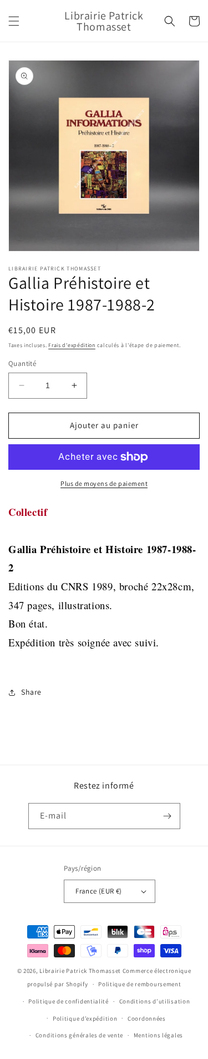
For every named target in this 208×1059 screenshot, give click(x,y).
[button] (14, 21)
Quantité (22, 363)
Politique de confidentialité (68, 1001)
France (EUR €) (98, 891)
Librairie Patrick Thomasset (80, 971)
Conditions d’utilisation (154, 1001)
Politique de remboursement (139, 984)
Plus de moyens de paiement (104, 483)
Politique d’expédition (85, 1018)
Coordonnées (147, 1018)
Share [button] (31, 692)
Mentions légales (158, 1035)
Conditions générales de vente (79, 1035)
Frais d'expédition (71, 345)
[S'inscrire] (167, 816)
